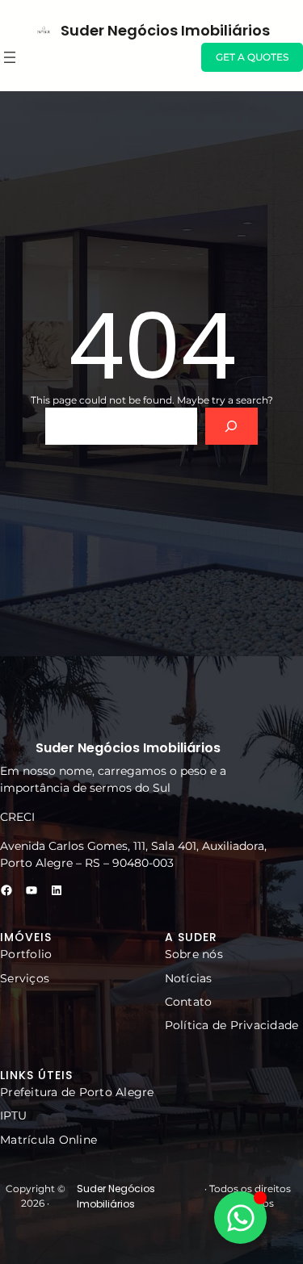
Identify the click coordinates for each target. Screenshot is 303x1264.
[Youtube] (31, 890)
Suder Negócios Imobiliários (165, 30)
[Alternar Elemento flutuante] (240, 1217)
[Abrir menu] (9, 57)
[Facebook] (6, 890)
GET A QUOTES (252, 57)
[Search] (231, 427)
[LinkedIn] (56, 890)
